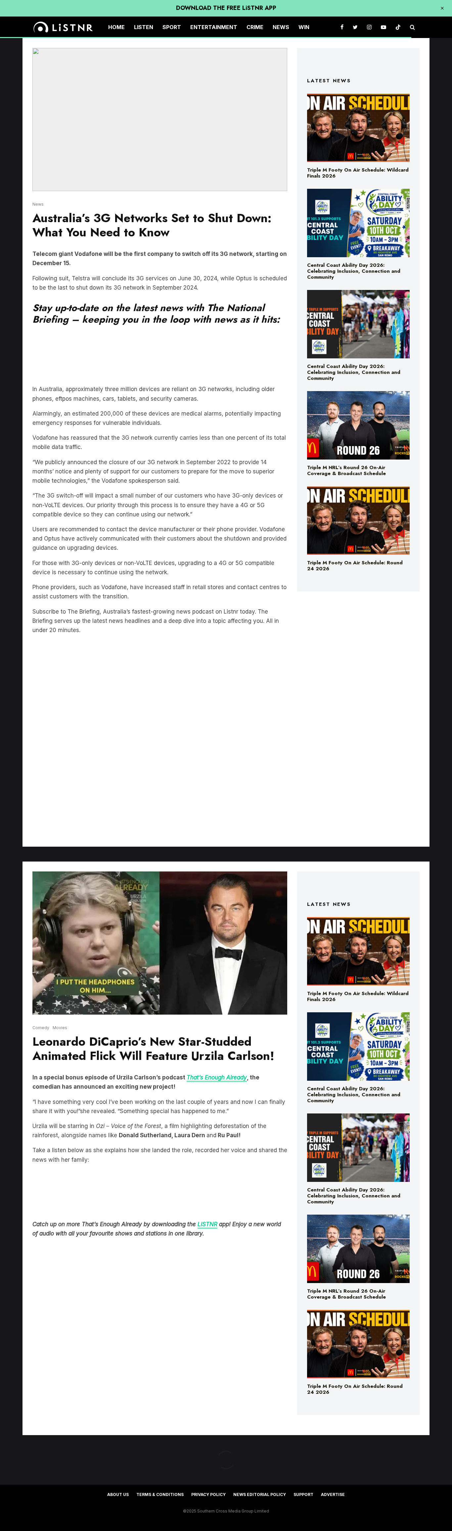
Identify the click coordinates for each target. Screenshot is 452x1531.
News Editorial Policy (259, 1494)
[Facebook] (342, 27)
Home (116, 27)
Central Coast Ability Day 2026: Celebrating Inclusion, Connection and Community (353, 271)
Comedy (40, 1027)
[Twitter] (355, 27)
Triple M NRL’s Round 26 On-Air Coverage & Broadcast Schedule (346, 470)
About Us (118, 1494)
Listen (143, 27)
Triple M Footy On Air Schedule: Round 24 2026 (355, 566)
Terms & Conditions (160, 1494)
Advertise (333, 1494)
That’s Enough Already (217, 1077)
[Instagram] (369, 27)
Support (303, 1494)
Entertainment (213, 27)
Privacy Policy (208, 1494)
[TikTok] (398, 27)
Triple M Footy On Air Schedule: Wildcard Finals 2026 (358, 173)
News (281, 27)
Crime (255, 27)
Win (303, 27)
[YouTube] (383, 27)
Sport (171, 27)
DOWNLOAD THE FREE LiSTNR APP (226, 8)
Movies (60, 1027)
